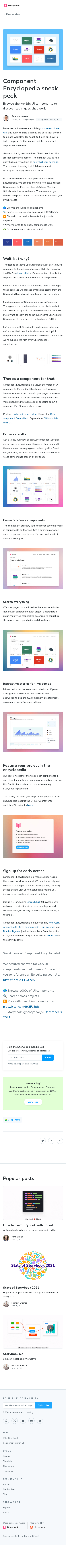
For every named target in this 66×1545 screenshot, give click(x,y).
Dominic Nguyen (11, 931)
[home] (12, 5)
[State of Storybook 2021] (33, 1265)
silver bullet (22, 273)
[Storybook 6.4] (33, 1331)
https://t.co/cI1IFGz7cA (19, 980)
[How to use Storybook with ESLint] (33, 1203)
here (30, 805)
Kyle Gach (54, 922)
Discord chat (33, 902)
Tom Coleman (47, 927)
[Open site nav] (61, 5)
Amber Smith (10, 927)
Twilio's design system (24, 414)
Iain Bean (52, 935)
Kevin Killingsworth (28, 927)
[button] (43, 1141)
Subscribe (43, 1405)
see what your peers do (45, 162)
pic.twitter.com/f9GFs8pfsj (21, 1007)
